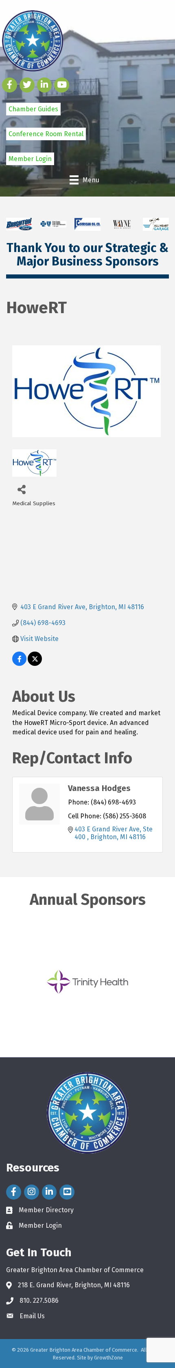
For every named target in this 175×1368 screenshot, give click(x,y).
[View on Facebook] (19, 663)
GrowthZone (108, 1358)
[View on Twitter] (35, 663)
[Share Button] (21, 489)
